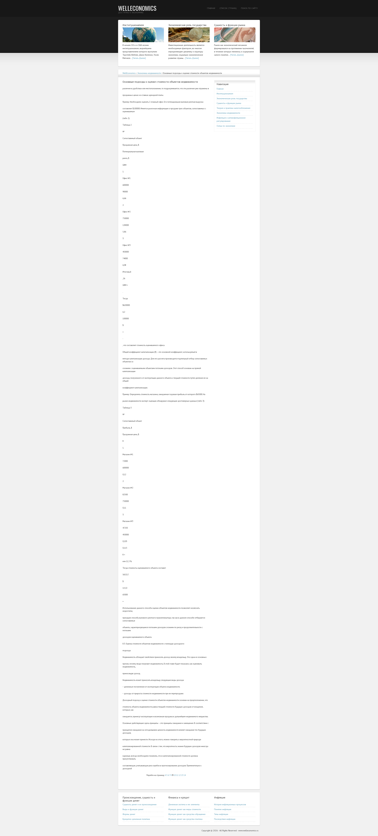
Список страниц (228, 8)
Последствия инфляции (224, 819)
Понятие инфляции (222, 809)
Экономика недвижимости (149, 73)
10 (175, 775)
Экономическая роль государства (232, 98)
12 (180, 775)
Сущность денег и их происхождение (140, 804)
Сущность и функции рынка (229, 103)
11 (177, 775)
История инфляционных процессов (230, 804)
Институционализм (225, 93)
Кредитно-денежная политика (136, 819)
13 (182, 775)
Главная (211, 8)
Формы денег (129, 814)
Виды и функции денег (133, 809)
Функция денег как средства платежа (185, 819)
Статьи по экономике (226, 126)
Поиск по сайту (249, 8)
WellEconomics (137, 8)
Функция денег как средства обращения (186, 814)
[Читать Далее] (139, 58)
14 (185, 775)
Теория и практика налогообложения (233, 108)
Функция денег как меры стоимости (184, 809)
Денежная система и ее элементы (183, 804)
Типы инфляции (221, 814)
